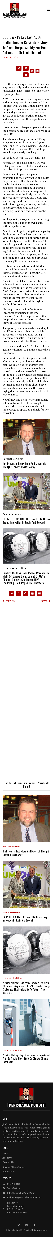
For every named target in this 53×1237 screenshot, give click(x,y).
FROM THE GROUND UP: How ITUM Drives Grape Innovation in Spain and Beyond (26, 521)
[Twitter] (18, 1225)
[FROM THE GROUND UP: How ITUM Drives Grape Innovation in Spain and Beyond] (26, 491)
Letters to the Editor (14, 568)
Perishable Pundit (13, 459)
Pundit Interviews (13, 514)
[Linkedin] (26, 1225)
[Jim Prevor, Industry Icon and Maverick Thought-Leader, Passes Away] (26, 436)
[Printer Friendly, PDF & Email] (35, 72)
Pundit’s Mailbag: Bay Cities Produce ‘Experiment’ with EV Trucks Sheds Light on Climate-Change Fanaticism (26, 1058)
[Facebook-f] (34, 1225)
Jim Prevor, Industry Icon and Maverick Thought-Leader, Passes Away (24, 465)
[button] (48, 10)
